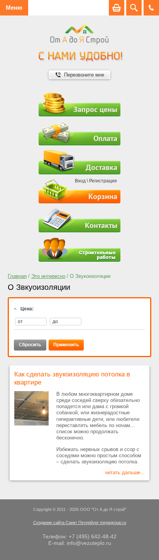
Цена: (27, 308)
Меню (14, 7)
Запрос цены (95, 109)
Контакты (101, 225)
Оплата (105, 138)
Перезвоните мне (84, 75)
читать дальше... (125, 472)
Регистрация (103, 181)
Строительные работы (79, 250)
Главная (17, 276)
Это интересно (48, 276)
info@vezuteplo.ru (89, 543)
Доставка (101, 167)
